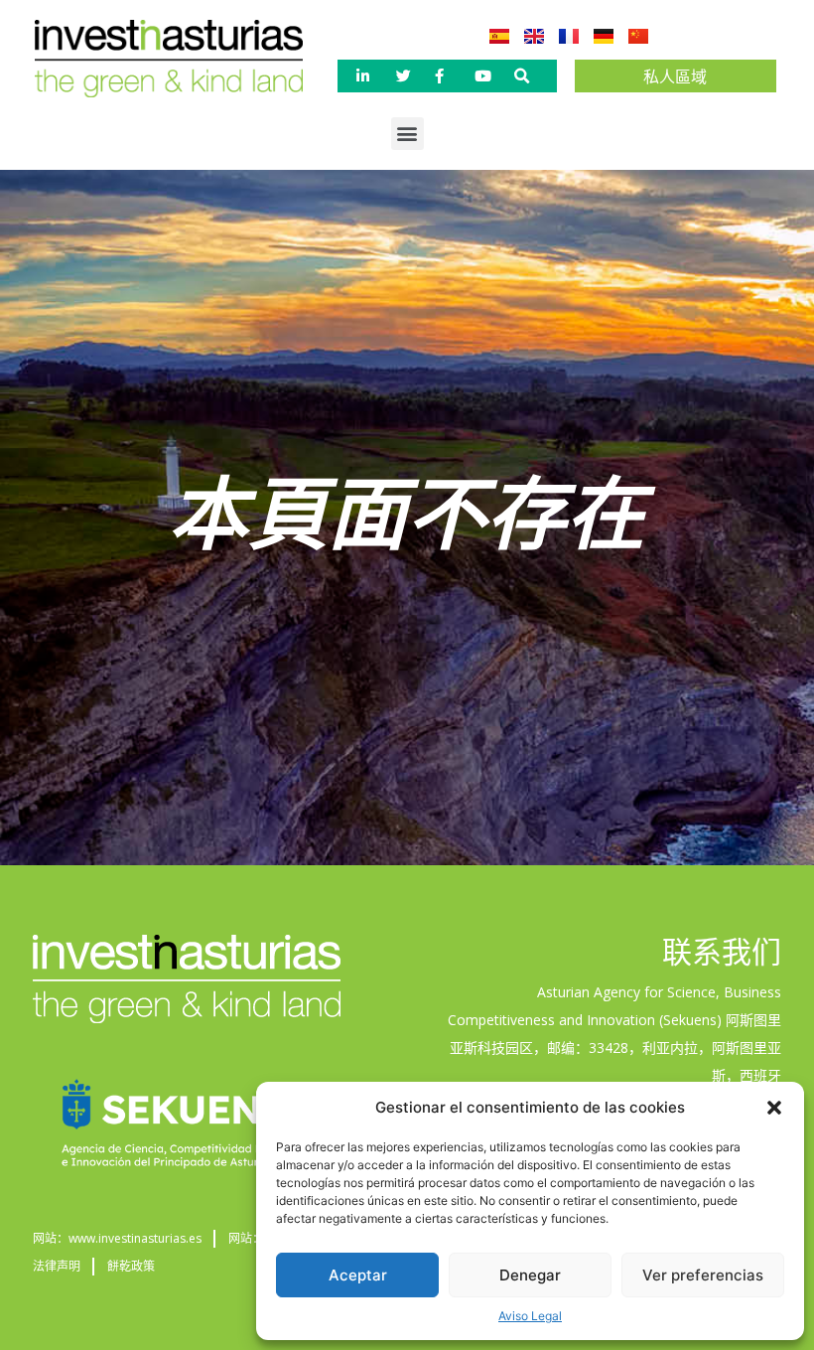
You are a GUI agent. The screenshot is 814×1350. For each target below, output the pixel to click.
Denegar (530, 1275)
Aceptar (358, 1275)
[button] (774, 1108)
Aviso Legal (530, 1315)
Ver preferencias (702, 1275)
